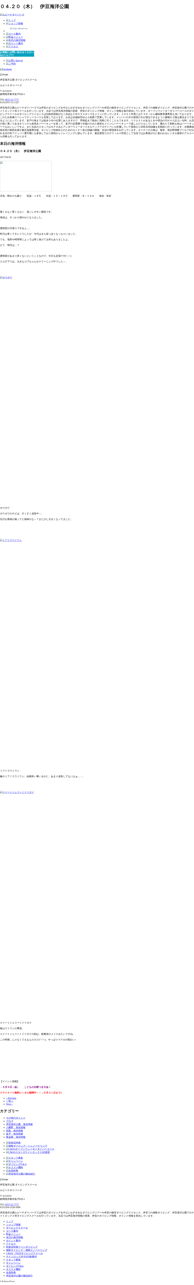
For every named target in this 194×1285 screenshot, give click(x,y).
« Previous (11, 1098)
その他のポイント (15, 1118)
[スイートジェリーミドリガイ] (38, 792)
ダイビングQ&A (15, 1266)
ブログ (9, 1121)
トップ (9, 1221)
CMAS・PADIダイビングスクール (24, 1253)
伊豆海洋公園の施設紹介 (19, 1275)
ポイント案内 (13, 1240)
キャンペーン (13, 1263)
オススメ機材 (13, 1269)
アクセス (11, 1243)
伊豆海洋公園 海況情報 (19, 1124)
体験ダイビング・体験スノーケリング (26, 1250)
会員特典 (11, 1272)
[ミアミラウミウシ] (38, 540)
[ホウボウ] (38, 277)
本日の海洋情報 (14, 1237)
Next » (9, 1104)
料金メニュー (13, 1234)
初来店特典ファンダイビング (22, 1247)
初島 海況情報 (14, 1130)
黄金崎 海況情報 (15, 1137)
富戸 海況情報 (14, 1134)
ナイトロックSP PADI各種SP (21, 1256)
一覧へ (9, 1101)
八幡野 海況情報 (15, 1127)
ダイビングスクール (17, 1227)
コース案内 (12, 1231)
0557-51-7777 (12, 99)
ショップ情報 (13, 1224)
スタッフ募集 (13, 1259)
